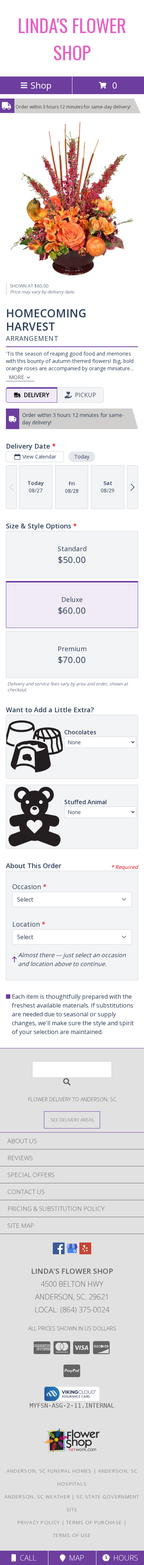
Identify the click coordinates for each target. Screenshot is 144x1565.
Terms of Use (72, 1535)
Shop (41, 85)
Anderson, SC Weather (37, 1496)
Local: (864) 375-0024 (72, 1310)
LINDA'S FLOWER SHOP (72, 38)
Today (81, 456)
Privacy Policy (38, 1522)
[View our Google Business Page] (72, 1252)
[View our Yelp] (85, 1252)
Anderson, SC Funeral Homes (49, 1471)
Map (74, 1558)
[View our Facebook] (59, 1252)
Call (26, 1558)
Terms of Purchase (94, 1522)
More (16, 377)
